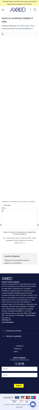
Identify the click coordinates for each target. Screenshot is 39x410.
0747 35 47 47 (27, 4)
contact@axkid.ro (8, 322)
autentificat (19, 260)
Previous (6, 205)
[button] (3, 9)
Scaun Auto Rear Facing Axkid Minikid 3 (17, 28)
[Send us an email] (19, 363)
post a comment (30, 201)
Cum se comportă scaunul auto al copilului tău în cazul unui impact (19, 233)
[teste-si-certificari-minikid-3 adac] (19, 115)
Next (4, 208)
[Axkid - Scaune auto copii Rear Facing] (18, 10)
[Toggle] (4, 331)
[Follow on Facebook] (16, 363)
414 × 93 (29, 26)
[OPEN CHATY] (33, 404)
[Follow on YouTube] (22, 363)
